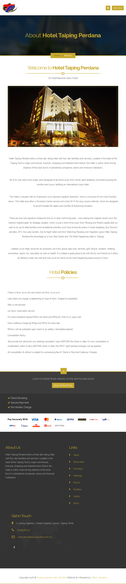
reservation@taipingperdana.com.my (35, 537)
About (76, 455)
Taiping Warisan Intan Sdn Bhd (52, 577)
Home (57, 55)
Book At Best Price (63, 385)
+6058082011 (23, 530)
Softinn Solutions (99, 577)
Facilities (77, 489)
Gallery (76, 496)
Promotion (78, 469)
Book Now (118, 8)
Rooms (76, 482)
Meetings (77, 475)
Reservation (78, 462)
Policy (76, 503)
